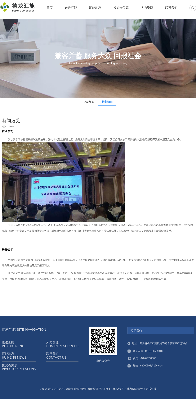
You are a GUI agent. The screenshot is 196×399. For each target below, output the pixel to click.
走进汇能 (71, 7)
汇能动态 (95, 7)
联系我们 (171, 7)
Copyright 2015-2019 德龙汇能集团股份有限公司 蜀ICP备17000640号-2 (83, 388)
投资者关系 (121, 7)
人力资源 (147, 7)
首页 (50, 7)
